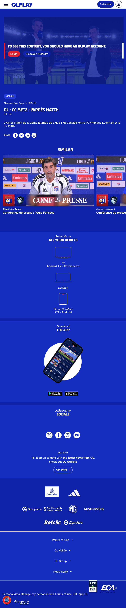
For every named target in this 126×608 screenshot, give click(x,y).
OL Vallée (60, 550)
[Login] (119, 4)
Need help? (60, 571)
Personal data (11, 594)
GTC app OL (80, 594)
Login (13, 54)
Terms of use (63, 594)
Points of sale (60, 540)
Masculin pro (10, 103)
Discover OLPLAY (37, 54)
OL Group (60, 561)
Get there (61, 470)
